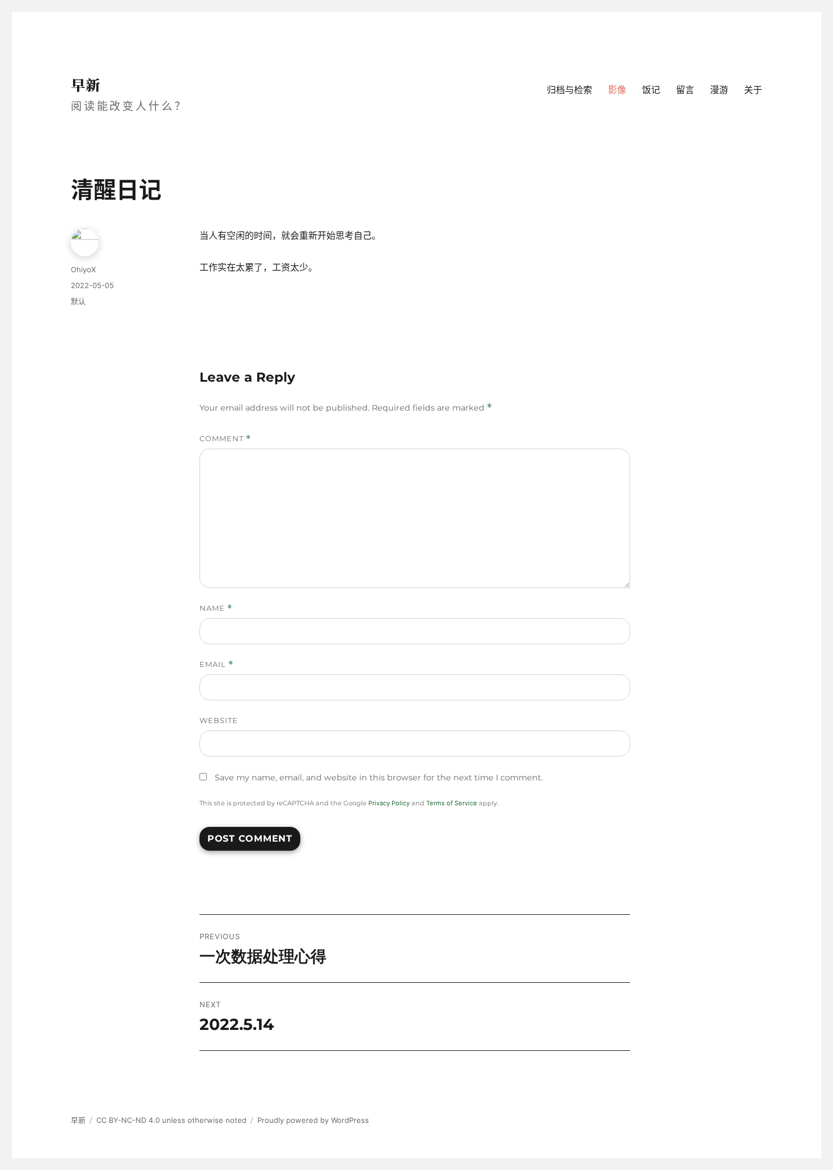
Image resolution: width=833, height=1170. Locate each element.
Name (215, 608)
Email (216, 664)
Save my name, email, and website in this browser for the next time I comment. (379, 777)
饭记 (651, 89)
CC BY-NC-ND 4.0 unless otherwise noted (171, 1120)
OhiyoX (83, 269)
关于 (753, 89)
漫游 (719, 89)
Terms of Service (451, 803)
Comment (225, 438)
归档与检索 (569, 89)
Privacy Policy (389, 803)
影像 (617, 89)
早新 (85, 84)
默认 (78, 301)
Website (218, 720)
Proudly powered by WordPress (313, 1120)
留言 (685, 89)
